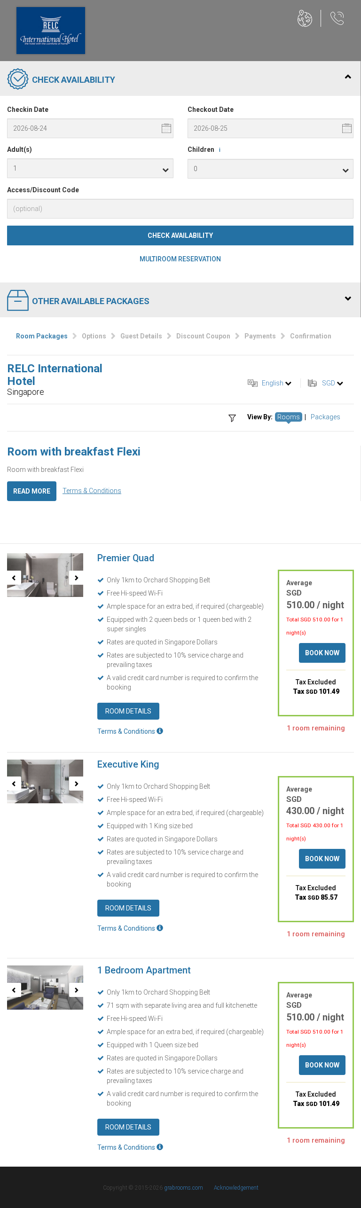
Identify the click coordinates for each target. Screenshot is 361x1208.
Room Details (128, 711)
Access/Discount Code (43, 190)
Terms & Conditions (92, 490)
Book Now (322, 653)
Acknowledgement (236, 1187)
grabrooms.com (183, 1187)
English (272, 383)
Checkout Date (211, 109)
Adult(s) (19, 149)
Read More (31, 491)
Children (204, 149)
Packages (325, 417)
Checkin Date (27, 109)
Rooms (288, 417)
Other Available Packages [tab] (90, 301)
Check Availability (180, 235)
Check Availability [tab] (73, 80)
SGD (328, 383)
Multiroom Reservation (180, 259)
